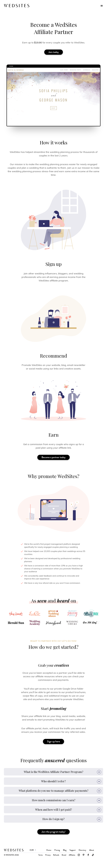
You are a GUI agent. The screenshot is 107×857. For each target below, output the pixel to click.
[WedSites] (16, 5)
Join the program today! (53, 832)
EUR (32, 850)
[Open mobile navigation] (101, 5)
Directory (82, 850)
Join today (53, 52)
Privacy (47, 855)
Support (73, 850)
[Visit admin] (13, 850)
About (91, 850)
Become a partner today (53, 457)
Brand (64, 855)
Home (48, 850)
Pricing (57, 850)
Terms (40, 855)
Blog (64, 850)
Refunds (56, 855)
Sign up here (53, 741)
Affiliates (72, 855)
